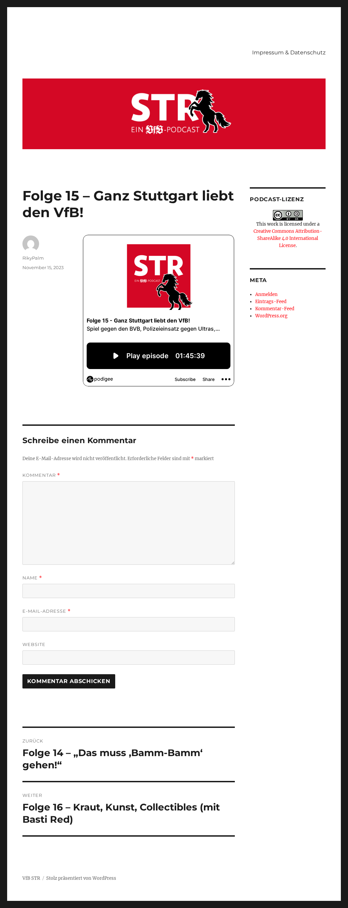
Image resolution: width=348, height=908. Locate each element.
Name (32, 578)
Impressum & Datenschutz (289, 52)
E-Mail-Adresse (46, 611)
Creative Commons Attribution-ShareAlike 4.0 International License (288, 238)
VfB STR (31, 878)
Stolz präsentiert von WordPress (81, 878)
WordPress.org (271, 316)
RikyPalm (33, 258)
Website (34, 644)
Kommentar (41, 475)
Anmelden (266, 294)
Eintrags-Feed (270, 301)
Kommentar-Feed (274, 309)
